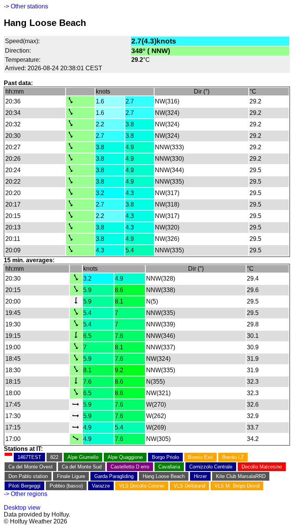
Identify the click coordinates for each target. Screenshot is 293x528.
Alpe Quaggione (125, 457)
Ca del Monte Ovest (30, 467)
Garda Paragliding (114, 476)
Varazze (101, 486)
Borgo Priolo (165, 457)
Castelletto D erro (130, 467)
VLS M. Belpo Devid (236, 486)
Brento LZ (233, 457)
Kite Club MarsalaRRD (241, 476)
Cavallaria (169, 467)
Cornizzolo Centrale (210, 467)
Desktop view (22, 507)
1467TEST (29, 457)
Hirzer (200, 476)
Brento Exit (200, 457)
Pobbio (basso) (66, 486)
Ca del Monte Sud (81, 467)
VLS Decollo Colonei (141, 486)
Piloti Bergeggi (24, 486)
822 (54, 457)
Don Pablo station (28, 476)
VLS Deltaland (189, 486)
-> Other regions (25, 494)
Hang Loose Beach (164, 476)
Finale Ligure (71, 476)
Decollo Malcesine (261, 467)
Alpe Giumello (83, 457)
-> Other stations (26, 6)
